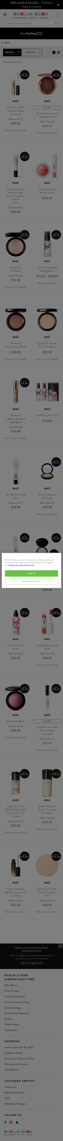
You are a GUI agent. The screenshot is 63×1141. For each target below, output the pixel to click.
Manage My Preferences (31, 581)
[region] (31, 570)
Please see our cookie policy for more (21, 565)
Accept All (31, 573)
